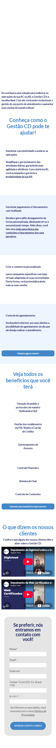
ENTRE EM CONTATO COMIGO (28, 726)
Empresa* (14, 671)
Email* (13, 659)
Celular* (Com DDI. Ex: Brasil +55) (25, 683)
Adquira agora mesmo (28, 353)
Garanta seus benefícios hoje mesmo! (28, 506)
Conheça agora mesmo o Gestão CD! (21, 62)
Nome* (13, 649)
